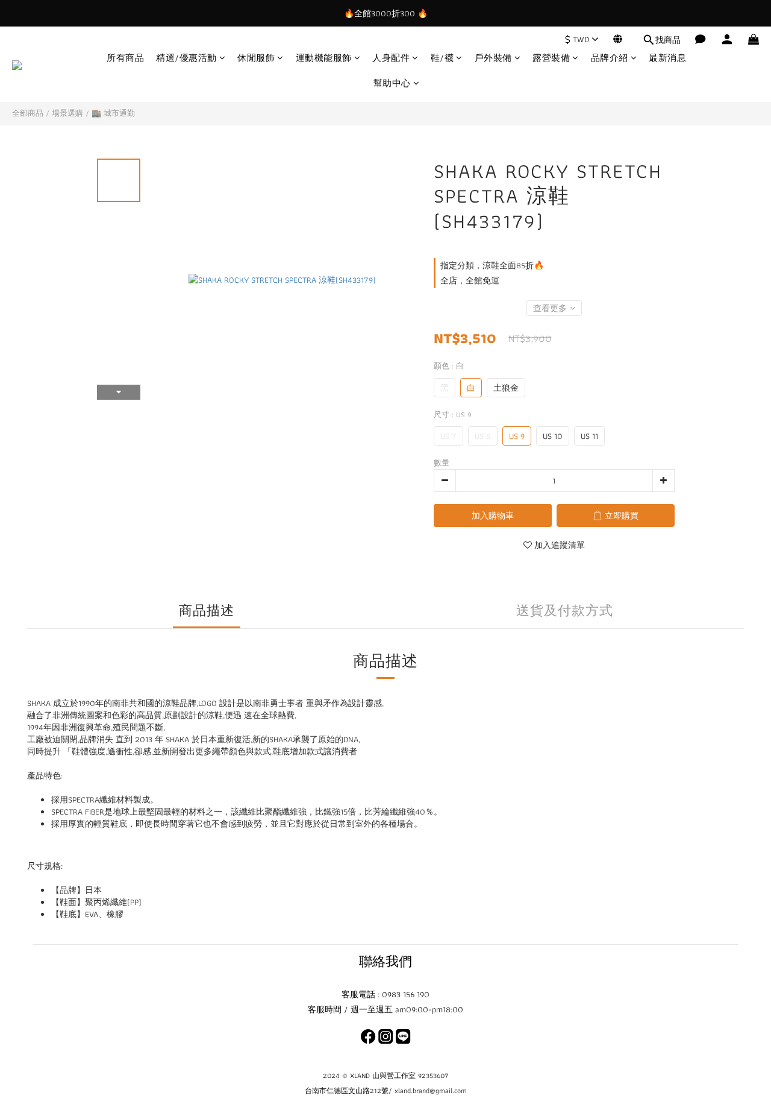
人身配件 (391, 58)
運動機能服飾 (324, 58)
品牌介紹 (609, 58)
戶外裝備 (493, 58)
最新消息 (667, 58)
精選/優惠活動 (186, 58)
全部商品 (27, 113)
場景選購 (67, 113)
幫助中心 (392, 83)
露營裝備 (551, 58)
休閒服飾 (256, 58)
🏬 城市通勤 (113, 113)
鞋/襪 (442, 58)
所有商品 (125, 58)
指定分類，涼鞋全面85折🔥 (492, 265)
